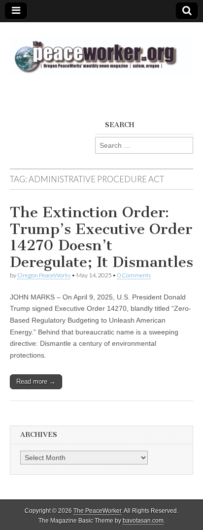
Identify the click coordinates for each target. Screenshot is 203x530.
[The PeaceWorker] (101, 50)
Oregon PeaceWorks (43, 275)
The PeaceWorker (97, 510)
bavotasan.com (143, 520)
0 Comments (134, 275)
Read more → (36, 381)
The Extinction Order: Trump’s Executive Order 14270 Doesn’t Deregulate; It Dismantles (101, 237)
